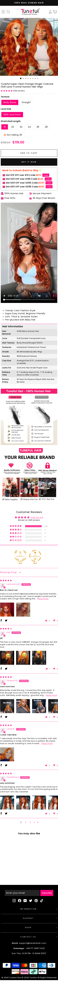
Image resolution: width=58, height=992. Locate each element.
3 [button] (30, 822)
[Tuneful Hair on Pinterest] (36, 900)
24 (29, 126)
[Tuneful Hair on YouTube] (25, 900)
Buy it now (29, 162)
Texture (5, 96)
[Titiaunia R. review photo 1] (7, 706)
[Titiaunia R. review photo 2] (23, 706)
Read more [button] (42, 598)
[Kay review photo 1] (7, 658)
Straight (26, 102)
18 (5, 126)
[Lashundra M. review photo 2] (23, 609)
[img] (6, 580)
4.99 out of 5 (37, 517)
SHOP (28, 927)
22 (21, 126)
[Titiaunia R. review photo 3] (39, 706)
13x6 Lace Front (12, 114)
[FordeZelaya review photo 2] (23, 802)
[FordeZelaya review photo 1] (7, 802)
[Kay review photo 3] (39, 658)
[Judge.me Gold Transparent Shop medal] (35, 556)
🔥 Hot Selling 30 (13, 134)
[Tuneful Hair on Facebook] (19, 900)
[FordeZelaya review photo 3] (39, 802)
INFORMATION (28, 909)
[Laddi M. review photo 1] (7, 754)
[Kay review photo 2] (23, 658)
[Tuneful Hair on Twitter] (30, 900)
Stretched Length (11, 121)
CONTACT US (28, 937)
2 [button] (25, 822)
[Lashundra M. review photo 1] (7, 609)
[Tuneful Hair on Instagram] (14, 900)
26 (38, 126)
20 (12, 126)
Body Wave (10, 102)
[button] (7, 90)
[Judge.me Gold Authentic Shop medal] (20, 556)
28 (46, 126)
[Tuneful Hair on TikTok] (41, 900)
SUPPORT (28, 918)
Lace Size (6, 108)
